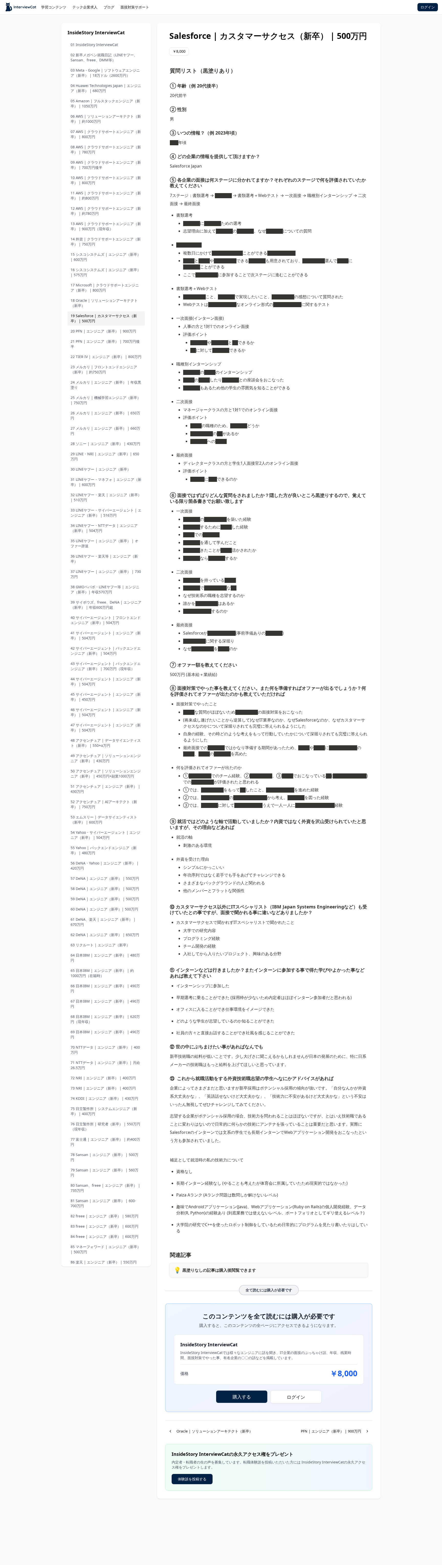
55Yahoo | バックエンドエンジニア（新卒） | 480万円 (104, 850)
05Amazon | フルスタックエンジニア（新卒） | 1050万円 (105, 103)
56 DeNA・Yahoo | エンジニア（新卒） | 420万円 (105, 866)
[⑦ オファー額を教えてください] (167, 664)
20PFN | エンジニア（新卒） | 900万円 (103, 331)
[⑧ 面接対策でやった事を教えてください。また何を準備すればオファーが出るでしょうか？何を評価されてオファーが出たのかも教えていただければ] (167, 687)
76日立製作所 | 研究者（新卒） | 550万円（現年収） (105, 1126)
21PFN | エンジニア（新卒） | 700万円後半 (105, 344)
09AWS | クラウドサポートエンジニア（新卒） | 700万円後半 (106, 165)
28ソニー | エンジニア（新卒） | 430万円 (105, 443)
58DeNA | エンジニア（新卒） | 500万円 (105, 888)
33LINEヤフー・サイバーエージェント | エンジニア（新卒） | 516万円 (106, 513)
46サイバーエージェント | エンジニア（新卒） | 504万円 (106, 712)
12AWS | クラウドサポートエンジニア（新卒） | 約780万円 (106, 211)
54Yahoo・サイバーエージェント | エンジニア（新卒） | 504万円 (105, 835)
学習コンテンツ (53, 7)
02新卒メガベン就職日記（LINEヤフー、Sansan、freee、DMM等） (104, 57)
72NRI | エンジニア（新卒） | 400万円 (103, 1077)
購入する (242, 1397)
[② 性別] (167, 108)
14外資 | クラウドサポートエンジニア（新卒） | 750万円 (106, 242)
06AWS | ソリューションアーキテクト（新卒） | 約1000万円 (106, 119)
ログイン (428, 7)
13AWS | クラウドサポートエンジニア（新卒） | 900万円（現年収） (106, 226)
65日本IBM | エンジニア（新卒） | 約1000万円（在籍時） (102, 973)
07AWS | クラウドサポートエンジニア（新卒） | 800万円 (106, 134)
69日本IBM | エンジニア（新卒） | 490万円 (105, 1034)
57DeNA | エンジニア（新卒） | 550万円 (105, 878)
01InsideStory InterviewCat (94, 44)
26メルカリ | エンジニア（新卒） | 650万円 (105, 415)
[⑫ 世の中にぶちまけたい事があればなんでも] (167, 1046)
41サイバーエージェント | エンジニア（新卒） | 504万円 (106, 635)
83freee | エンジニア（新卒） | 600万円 (104, 1226)
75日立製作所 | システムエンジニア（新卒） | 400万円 (104, 1111)
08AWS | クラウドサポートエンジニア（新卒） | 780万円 (106, 149)
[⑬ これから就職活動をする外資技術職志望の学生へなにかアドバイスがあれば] (167, 1077)
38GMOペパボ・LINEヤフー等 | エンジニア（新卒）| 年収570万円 (105, 589)
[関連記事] (167, 1253)
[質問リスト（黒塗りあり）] (167, 69)
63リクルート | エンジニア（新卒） (100, 944)
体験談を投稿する (192, 1479)
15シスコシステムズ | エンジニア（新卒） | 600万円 (106, 257)
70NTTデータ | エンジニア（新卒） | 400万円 (105, 1050)
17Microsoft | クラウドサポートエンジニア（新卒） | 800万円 (105, 288)
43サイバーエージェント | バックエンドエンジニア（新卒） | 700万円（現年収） (106, 666)
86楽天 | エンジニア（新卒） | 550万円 (104, 1262)
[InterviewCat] (21, 7)
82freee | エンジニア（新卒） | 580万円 (104, 1216)
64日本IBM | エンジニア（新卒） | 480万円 (105, 958)
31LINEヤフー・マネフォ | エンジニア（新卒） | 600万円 (106, 482)
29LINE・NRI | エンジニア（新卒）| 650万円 (105, 456)
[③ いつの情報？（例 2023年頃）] (167, 132)
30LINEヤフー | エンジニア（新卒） (101, 469)
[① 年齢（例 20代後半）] (167, 85)
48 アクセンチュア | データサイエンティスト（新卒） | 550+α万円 (106, 743)
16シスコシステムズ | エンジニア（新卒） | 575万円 (106, 272)
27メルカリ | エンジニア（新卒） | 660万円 (105, 431)
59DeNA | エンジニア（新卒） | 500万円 (105, 898)
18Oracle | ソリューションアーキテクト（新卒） (104, 303)
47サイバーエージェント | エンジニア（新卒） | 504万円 (106, 727)
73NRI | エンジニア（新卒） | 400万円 (103, 1088)
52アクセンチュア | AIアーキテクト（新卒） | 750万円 (104, 804)
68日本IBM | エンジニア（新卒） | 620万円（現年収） (105, 1019)
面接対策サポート (134, 7)
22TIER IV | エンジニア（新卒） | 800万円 (106, 356)
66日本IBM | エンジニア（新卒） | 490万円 (105, 988)
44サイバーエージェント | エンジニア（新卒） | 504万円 (106, 681)
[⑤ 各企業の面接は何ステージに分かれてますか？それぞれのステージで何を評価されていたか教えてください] (167, 179)
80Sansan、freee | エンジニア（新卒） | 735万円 (105, 1188)
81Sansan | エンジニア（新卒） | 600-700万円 (103, 1203)
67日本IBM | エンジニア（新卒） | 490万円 (105, 1004)
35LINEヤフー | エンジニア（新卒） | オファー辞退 (104, 543)
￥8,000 (179, 51)
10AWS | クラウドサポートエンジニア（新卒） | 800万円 (106, 180)
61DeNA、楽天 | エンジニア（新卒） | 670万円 (103, 922)
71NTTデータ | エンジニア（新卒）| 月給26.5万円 (105, 1065)
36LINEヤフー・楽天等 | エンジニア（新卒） (104, 559)
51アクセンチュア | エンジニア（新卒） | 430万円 (105, 789)
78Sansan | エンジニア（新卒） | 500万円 (104, 1157)
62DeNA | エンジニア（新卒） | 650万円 (105, 934)
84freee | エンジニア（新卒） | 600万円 (104, 1236)
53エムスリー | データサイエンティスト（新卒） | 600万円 (104, 820)
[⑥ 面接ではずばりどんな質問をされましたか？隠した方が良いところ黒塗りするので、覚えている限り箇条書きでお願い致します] (167, 494)
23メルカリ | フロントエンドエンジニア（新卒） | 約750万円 (104, 369)
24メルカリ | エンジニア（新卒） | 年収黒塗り (106, 385)
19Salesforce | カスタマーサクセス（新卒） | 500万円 (104, 318)
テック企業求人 (84, 7)
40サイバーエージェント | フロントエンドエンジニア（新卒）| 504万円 (106, 620)
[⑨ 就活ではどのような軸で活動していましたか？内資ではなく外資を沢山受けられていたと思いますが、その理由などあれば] (167, 820)
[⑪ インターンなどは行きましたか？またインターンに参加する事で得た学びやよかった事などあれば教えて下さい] (167, 969)
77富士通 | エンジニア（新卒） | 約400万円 (105, 1142)
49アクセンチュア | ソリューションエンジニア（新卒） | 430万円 (106, 758)
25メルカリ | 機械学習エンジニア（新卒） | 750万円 (106, 400)
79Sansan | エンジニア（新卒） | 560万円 (104, 1173)
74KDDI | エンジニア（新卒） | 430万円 (104, 1098)
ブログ (109, 7)
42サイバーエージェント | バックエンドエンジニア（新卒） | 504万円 (106, 651)
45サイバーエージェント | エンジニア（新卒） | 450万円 (106, 697)
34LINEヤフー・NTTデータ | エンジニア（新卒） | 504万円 (104, 528)
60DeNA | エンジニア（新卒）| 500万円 (104, 909)
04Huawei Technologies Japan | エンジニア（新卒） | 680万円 (106, 88)
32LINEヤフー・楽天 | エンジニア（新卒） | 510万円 (106, 497)
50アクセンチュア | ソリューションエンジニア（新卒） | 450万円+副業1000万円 (106, 774)
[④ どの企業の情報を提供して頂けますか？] (167, 155)
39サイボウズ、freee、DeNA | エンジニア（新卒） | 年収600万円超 (106, 605)
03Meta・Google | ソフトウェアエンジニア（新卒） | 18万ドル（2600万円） (105, 73)
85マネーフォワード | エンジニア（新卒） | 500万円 (106, 1249)
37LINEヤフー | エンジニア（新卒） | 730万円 (106, 574)
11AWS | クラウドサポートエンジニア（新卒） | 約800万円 (106, 196)
